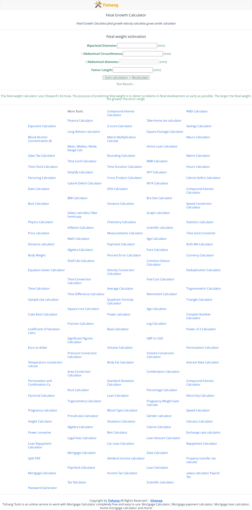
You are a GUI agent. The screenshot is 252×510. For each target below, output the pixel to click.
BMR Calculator (157, 161)
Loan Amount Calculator (163, 438)
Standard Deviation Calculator (120, 382)
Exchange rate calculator (203, 432)
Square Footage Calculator (165, 131)
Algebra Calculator (80, 250)
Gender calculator (159, 416)
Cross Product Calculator (124, 178)
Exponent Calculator (42, 126)
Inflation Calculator (81, 227)
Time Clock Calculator (43, 167)
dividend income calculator (126, 458)
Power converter (39, 432)
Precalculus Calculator (83, 416)
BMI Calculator (78, 198)
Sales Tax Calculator (41, 155)
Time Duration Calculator (124, 167)
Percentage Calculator (162, 390)
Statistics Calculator (200, 222)
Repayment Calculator (201, 444)
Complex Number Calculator (198, 316)
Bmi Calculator (117, 432)
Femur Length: (102, 69)
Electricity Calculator (200, 395)
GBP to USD (155, 338)
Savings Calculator (199, 126)
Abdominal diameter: (103, 61)
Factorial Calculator (41, 395)
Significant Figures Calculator (80, 340)
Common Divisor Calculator (158, 262)
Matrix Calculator (198, 155)
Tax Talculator (77, 482)
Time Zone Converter (201, 233)
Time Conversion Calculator (79, 281)
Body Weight (37, 255)
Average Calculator (120, 288)
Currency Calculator (200, 255)
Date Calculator (39, 189)
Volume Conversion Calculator (160, 355)
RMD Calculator (197, 111)
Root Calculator (78, 390)
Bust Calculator (38, 204)
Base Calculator (118, 329)
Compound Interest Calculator (120, 113)
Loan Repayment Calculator (39, 445)
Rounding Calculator (121, 155)
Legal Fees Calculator (82, 438)
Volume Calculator (120, 347)
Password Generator (42, 488)
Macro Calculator (198, 137)
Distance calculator (41, 244)
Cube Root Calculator (43, 314)
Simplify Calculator (80, 172)
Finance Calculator (80, 120)
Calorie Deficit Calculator (203, 178)
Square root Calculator (83, 309)
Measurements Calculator (125, 233)
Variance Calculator (120, 204)
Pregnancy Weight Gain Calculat (163, 403)
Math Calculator (79, 239)
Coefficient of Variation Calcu (44, 331)
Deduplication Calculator (203, 270)
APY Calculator (157, 172)
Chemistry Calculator (121, 222)
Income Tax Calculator (122, 473)
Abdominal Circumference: (103, 53)
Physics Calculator (40, 222)
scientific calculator (160, 227)
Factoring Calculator (42, 178)
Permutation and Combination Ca (40, 382)
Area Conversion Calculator (79, 373)
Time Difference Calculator (86, 294)
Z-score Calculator (119, 126)
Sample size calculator (43, 300)
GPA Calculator (117, 189)
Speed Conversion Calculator (199, 205)
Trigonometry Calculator (85, 401)
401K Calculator (157, 183)
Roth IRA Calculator (199, 244)
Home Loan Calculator (162, 146)
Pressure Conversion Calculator (82, 355)
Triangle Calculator (199, 300)
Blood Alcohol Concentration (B (40, 139)
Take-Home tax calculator (164, 120)
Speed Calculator (198, 410)
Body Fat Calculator (120, 362)
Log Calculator (157, 323)
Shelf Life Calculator (81, 261)
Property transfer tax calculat (201, 460)
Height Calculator (40, 421)
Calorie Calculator (159, 427)
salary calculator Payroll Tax (203, 475)
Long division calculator (84, 131)
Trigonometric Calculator (203, 288)
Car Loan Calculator (120, 444)
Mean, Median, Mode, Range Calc (82, 148)
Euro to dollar (37, 347)
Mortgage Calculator (82, 453)
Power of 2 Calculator (201, 329)
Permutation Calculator (202, 347)
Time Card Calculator (82, 161)
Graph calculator (158, 213)
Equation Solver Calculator (46, 270)
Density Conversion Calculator (120, 272)
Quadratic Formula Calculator (120, 301)
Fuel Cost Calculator (160, 279)
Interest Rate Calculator (202, 362)
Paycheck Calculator (121, 244)
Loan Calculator (118, 395)
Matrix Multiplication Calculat (121, 139)
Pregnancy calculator (42, 410)
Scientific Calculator (160, 482)
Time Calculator (39, 288)
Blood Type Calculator (122, 410)
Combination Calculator (163, 372)
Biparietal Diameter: (102, 45)
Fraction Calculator (81, 323)
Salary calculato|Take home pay (82, 214)
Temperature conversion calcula (45, 364)
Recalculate (140, 77)
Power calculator (119, 314)
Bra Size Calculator (159, 198)
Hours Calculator (198, 167)
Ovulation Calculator (121, 421)
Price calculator (39, 233)
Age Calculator (157, 239)
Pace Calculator (157, 250)
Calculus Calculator (199, 421)
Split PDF (34, 458)
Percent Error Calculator (124, 255)
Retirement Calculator (162, 294)
